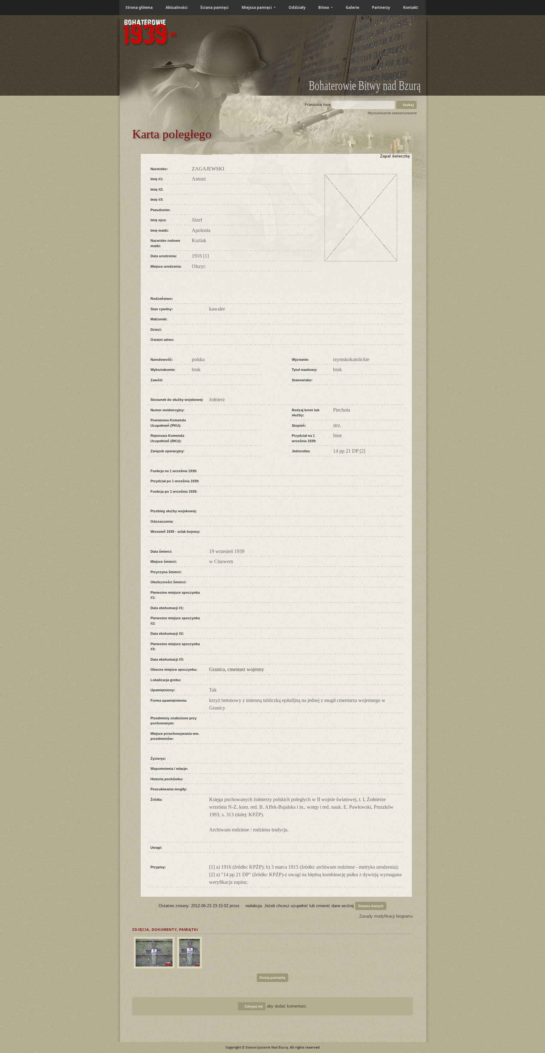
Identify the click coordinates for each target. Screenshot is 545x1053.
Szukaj (408, 104)
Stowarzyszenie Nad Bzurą (266, 1047)
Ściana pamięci (214, 7)
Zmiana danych (371, 906)
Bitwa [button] (324, 7)
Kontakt (410, 7)
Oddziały (297, 7)
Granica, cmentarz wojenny (236, 669)
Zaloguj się (253, 1006)
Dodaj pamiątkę (272, 977)
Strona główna (139, 7)
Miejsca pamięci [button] (257, 7)
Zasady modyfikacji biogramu (385, 916)
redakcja (253, 905)
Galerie (352, 7)
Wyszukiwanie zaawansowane (392, 112)
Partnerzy (381, 7)
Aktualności (177, 7)
